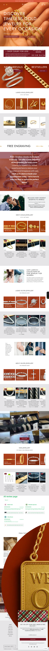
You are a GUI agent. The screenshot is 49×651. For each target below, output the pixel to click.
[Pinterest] (34, 646)
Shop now (18, 70)
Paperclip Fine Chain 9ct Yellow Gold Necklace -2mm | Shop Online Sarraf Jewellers (21, 254)
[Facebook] (28, 646)
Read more (24, 438)
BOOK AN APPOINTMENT (24, 186)
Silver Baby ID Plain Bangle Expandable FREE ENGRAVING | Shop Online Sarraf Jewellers (21, 488)
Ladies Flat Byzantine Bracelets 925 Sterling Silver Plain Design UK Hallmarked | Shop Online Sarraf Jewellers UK (9, 331)
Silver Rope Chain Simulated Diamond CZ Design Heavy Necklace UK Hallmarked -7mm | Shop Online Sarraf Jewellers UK (33, 403)
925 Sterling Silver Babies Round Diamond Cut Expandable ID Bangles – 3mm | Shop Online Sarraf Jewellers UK (9, 488)
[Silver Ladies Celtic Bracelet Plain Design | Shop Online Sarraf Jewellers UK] (33, 320)
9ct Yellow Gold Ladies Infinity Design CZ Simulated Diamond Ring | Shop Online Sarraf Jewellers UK (33, 132)
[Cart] (45, 4)
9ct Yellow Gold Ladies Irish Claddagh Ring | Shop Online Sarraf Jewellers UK (9, 132)
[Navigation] (4, 4)
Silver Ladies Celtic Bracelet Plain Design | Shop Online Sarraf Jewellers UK (33, 330)
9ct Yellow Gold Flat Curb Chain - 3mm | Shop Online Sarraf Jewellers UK (34, 254)
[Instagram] (31, 646)
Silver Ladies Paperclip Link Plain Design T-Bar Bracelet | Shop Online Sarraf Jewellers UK (21, 330)
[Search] (42, 4)
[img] (7, 507)
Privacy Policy (41, 642)
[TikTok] (37, 646)
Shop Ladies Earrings (16, 38)
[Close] (45, 612)
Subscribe (32, 639)
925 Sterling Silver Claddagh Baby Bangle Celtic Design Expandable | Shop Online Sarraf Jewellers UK (33, 488)
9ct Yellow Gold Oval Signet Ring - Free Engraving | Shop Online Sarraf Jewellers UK (21, 132)
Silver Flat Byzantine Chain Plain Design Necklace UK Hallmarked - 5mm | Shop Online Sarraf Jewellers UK (9, 403)
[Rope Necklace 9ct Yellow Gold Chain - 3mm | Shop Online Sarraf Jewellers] (9, 245)
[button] (5, 104)
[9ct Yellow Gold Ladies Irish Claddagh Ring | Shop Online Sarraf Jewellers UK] (9, 122)
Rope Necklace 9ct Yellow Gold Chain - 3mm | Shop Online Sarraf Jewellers (9, 254)
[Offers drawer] (6, 4)
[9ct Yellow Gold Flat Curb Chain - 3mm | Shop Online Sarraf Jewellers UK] (33, 245)
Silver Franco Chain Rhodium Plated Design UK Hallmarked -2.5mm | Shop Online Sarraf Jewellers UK (21, 403)
